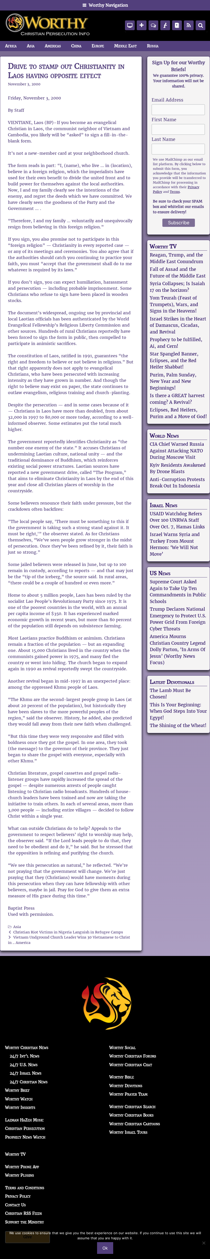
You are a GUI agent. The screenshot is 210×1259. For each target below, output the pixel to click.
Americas (53, 46)
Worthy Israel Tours (128, 1132)
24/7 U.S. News (24, 1064)
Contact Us (15, 1204)
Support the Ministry (24, 1222)
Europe (98, 46)
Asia (31, 46)
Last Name (163, 139)
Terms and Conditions (24, 1187)
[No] (203, 1242)
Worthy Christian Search (132, 1106)
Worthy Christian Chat (130, 1064)
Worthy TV (163, 246)
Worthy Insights (20, 1107)
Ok (105, 1248)
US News (160, 573)
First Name (164, 119)
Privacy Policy (17, 1196)
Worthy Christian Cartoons (134, 1123)
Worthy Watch (19, 1099)
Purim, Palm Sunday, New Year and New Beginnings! (173, 381)
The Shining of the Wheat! (178, 725)
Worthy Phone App (22, 1166)
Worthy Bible (121, 1077)
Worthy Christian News (26, 1047)
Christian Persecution (25, 1128)
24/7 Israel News (25, 1073)
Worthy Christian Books (131, 1115)
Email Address (167, 100)
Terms (175, 192)
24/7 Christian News (29, 1081)
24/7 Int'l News (24, 1056)
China (76, 46)
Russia (153, 46)
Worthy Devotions (125, 1085)
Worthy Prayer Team (128, 1094)
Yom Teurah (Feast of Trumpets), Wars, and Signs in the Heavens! (174, 304)
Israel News (163, 505)
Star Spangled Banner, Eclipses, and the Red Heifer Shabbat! (174, 360)
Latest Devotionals (172, 682)
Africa (11, 46)
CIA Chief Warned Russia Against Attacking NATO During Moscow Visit (177, 450)
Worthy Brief (17, 1090)
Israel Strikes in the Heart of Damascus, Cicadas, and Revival (178, 325)
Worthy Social (122, 1047)
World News (164, 435)
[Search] (200, 25)
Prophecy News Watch (25, 1137)
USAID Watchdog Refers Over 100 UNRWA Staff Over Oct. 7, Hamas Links (177, 520)
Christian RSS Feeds (23, 1213)
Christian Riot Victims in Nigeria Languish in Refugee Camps (68, 932)
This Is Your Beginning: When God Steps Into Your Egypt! (178, 711)
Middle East (125, 46)
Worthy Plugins (19, 1175)
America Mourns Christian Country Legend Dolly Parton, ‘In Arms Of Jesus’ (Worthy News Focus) (178, 649)
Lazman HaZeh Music (24, 1120)
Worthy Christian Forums (132, 1056)
